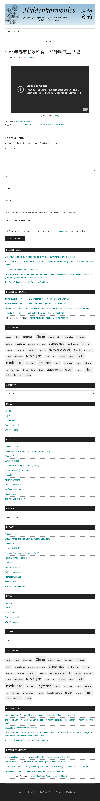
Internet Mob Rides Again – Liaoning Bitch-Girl (50, 299)
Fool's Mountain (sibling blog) (17, 470)
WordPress (70, 792)
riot (7, 370)
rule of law (15, 370)
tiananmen (79, 370)
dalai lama (20, 344)
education (9, 350)
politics (57, 363)
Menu (52, 41)
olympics (45, 363)
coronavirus (69, 337)
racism (78, 363)
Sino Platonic (10, 494)
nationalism (30, 363)
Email (8, 188)
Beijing (17, 337)
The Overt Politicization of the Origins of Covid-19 (26, 282)
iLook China (10, 475)
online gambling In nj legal (16, 299)
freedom (43, 350)
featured (32, 350)
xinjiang (28, 375)
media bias (14, 363)
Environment (20, 350)
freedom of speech (59, 350)
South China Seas (54, 370)
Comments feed (12, 425)
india (54, 356)
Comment (10, 149)
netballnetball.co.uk (13, 313)
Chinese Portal (11, 456)
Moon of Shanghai (12, 480)
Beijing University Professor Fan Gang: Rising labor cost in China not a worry (56, 308)
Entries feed (10, 420)
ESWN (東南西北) (12, 461)
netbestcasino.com (13, 308)
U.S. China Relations (13, 375)
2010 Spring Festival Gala (25, 125)
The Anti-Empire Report (15, 499)
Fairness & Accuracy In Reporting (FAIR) (22, 465)
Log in (7, 415)
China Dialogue (11, 446)
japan (71, 356)
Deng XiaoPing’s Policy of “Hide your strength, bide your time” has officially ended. (40, 257)
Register (8, 411)
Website (8, 200)
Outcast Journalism (13, 484)
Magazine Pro (40, 792)
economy (86, 344)
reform (87, 363)
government (88, 350)
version (55, 115)
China (40, 336)
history (8, 356)
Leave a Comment (37, 57)
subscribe (63, 231)
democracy (56, 343)
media (80, 356)
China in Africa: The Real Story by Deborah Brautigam (27, 451)
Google (77, 350)
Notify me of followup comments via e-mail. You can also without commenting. (47, 231)
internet (62, 356)
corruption (80, 337)
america (8, 337)
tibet (88, 369)
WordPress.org (11, 430)
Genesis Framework (57, 792)
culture (17, 122)
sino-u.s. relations (28, 370)
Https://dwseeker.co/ (14, 303)
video (28, 122)
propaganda (68, 363)
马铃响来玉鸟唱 (58, 125)
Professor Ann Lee (13, 489)
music (22, 122)
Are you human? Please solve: (18, 220)
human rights (33, 356)
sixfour (40, 370)
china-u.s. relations (54, 337)
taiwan (68, 369)
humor (47, 356)
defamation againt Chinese (36, 344)
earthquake (73, 344)
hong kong (18, 356)
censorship (27, 337)
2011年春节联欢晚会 (43, 125)
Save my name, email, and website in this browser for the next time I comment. (42, 213)
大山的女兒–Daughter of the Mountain (21, 269)
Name (8, 176)
